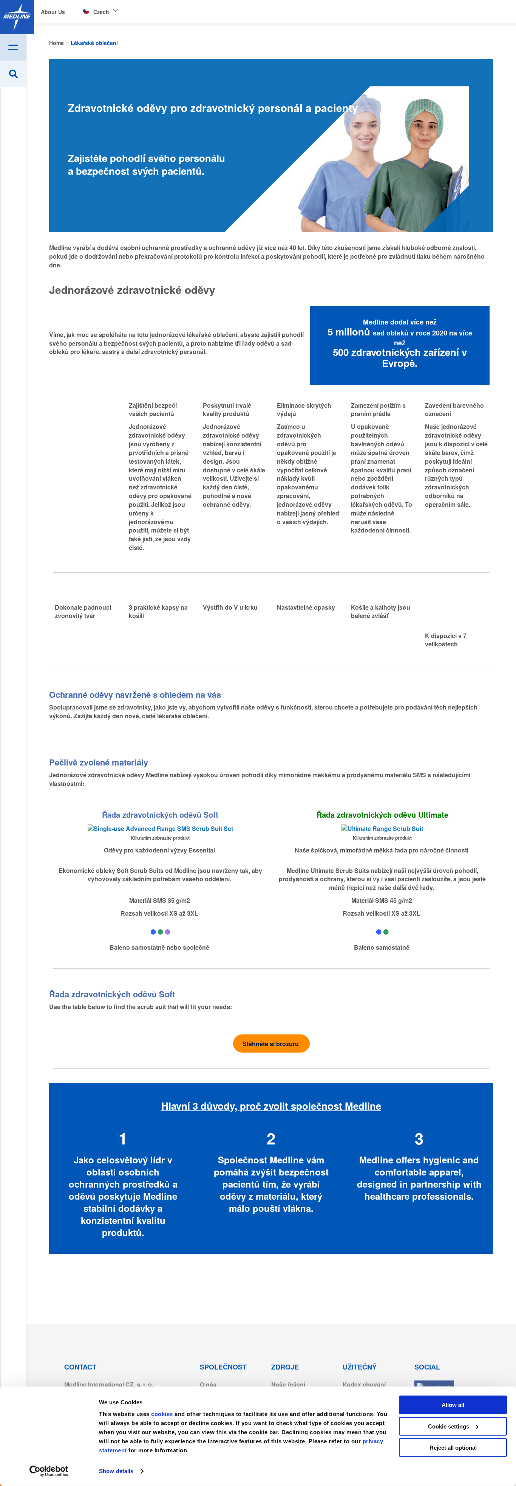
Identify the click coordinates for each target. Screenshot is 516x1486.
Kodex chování (364, 1384)
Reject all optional (453, 1447)
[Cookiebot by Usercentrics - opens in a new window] (49, 1471)
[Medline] (17, 17)
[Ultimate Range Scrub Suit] (382, 828)
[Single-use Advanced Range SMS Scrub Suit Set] (160, 828)
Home (57, 43)
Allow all (453, 1405)
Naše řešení (288, 1384)
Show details (116, 1471)
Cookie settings (448, 1426)
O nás (208, 1384)
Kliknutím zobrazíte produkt (160, 837)
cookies (163, 1414)
